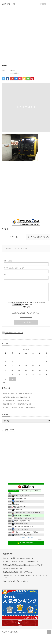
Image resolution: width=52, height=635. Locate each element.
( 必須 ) (8, 261)
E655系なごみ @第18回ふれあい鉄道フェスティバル (18, 565)
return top (49, 632)
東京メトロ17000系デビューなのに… (14, 407)
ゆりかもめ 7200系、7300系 (11, 400)
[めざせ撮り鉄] (12, 4)
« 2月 (3, 382)
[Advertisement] (26, 35)
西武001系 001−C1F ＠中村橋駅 (12, 404)
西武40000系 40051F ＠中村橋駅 (12, 393)
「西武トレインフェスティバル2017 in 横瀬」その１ (18, 575)
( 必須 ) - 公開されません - (14, 268)
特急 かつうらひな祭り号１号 (12, 581)
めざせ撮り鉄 (14, 632)
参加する (41, 539)
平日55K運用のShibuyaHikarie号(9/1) (14, 333)
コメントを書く (14, 73)
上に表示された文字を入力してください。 (26, 313)
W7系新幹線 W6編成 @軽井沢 (12, 397)
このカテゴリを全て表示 (26, 537)
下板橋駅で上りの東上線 (10, 568)
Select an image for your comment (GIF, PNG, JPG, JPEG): (26, 302)
